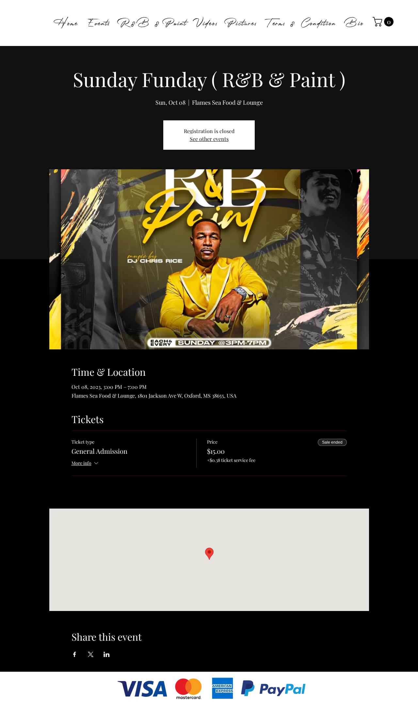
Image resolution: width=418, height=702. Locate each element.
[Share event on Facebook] (75, 654)
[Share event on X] (91, 654)
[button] (384, 21)
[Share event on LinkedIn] (107, 654)
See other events (209, 138)
